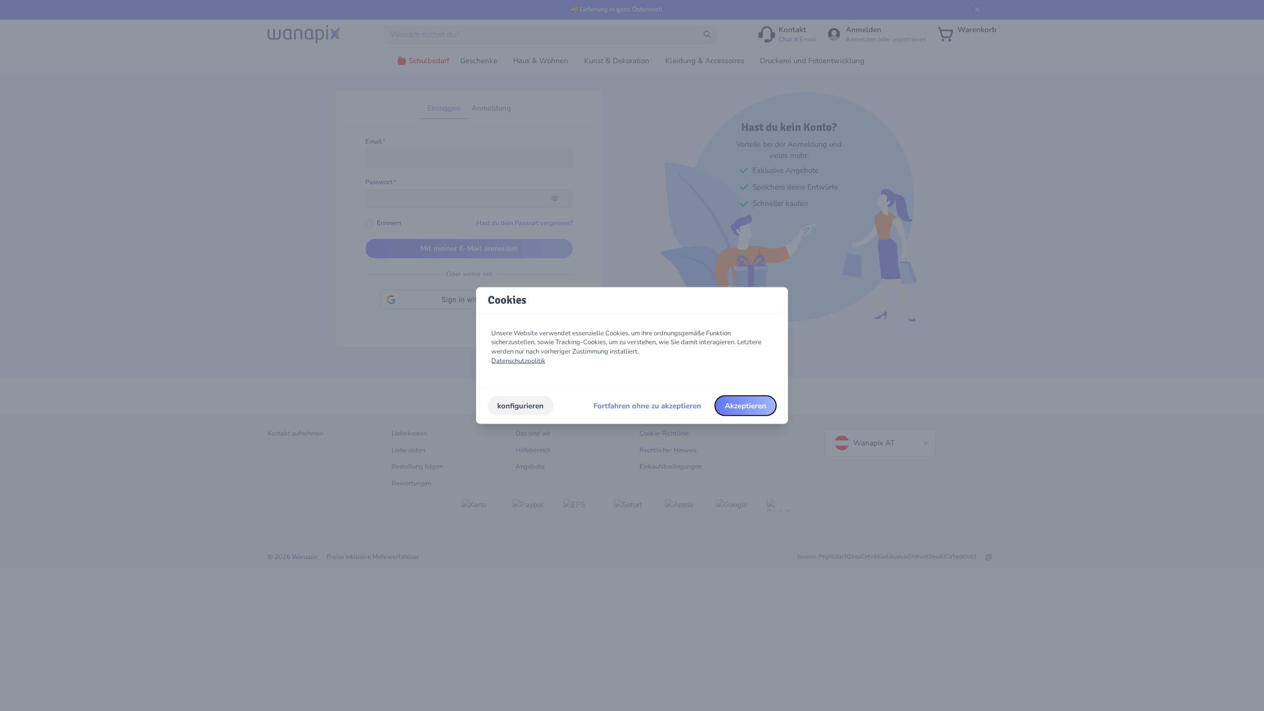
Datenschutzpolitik (518, 360)
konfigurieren (520, 405)
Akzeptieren (745, 405)
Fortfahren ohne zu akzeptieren (647, 405)
